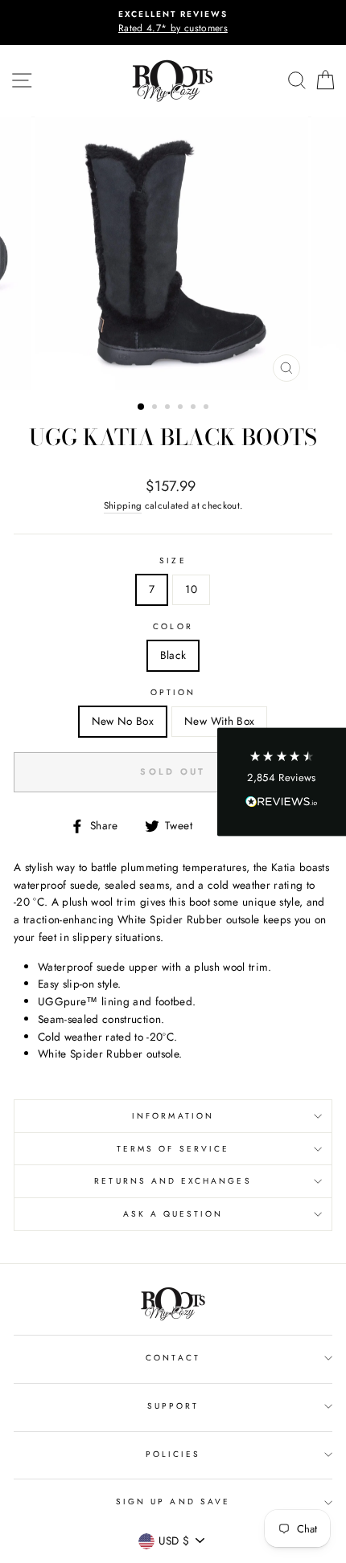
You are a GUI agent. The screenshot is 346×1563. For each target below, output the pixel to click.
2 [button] (156, 408)
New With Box (219, 721)
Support (173, 1406)
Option (173, 692)
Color (172, 626)
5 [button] (195, 408)
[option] (173, 22)
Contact (173, 1358)
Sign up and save (173, 1501)
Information (173, 1116)
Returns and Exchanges (172, 1181)
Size (172, 560)
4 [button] (182, 408)
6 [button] (208, 408)
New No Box (123, 721)
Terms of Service (173, 1149)
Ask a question (173, 1214)
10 (191, 589)
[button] (281, 781)
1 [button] (142, 407)
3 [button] (169, 408)
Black (173, 655)
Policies (173, 1454)
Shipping (123, 505)
